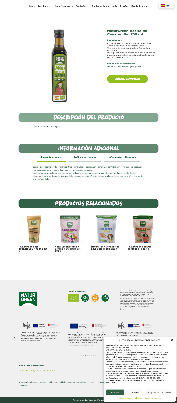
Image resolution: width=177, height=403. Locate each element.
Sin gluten (136, 66)
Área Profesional (46, 370)
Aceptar (115, 392)
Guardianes (44, 6)
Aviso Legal (156, 398)
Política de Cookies (125, 398)
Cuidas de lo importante (104, 6)
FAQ (33, 370)
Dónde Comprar (139, 6)
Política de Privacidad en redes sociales (63, 382)
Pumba (100, 400)
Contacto (24, 370)
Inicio (32, 6)
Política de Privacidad (142, 398)
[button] (172, 340)
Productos (81, 6)
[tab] (51, 157)
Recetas (124, 6)
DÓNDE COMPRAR (127, 78)
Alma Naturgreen (64, 6)
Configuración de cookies (159, 392)
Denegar (134, 392)
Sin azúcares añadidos (118, 66)
